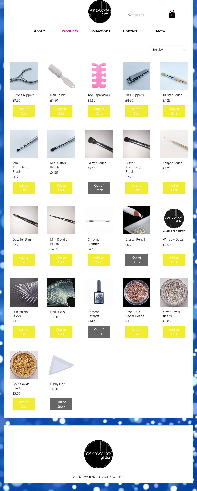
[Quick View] (24, 76)
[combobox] (169, 49)
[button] (172, 14)
